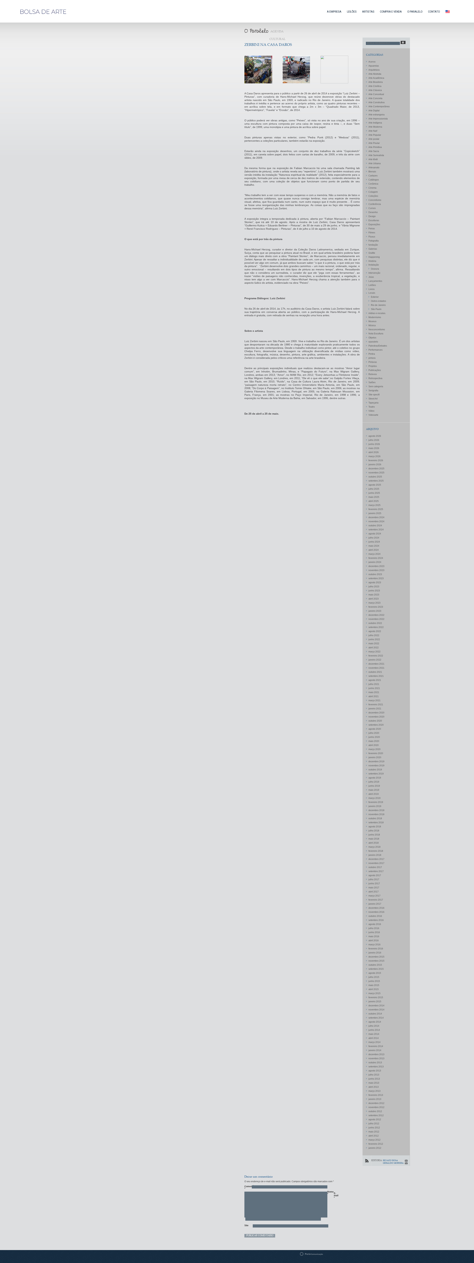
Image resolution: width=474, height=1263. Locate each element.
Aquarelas (373, 66)
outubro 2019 (375, 769)
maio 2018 (373, 839)
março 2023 (374, 603)
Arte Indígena (375, 122)
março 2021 (374, 700)
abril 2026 (373, 452)
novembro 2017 (376, 863)
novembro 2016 (376, 912)
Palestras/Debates (377, 346)
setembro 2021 (376, 676)
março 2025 (374, 505)
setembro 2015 (376, 969)
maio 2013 (373, 1083)
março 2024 (374, 554)
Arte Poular (374, 143)
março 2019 (374, 798)
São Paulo (376, 309)
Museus (372, 321)
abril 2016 (373, 940)
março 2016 (374, 944)
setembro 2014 (376, 1018)
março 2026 (374, 456)
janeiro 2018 (374, 855)
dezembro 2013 (376, 1054)
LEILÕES (352, 11)
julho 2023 (373, 586)
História (372, 261)
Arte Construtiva (376, 102)
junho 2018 (374, 834)
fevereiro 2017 (375, 900)
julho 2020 (373, 733)
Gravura (375, 269)
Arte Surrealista (376, 155)
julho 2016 (373, 928)
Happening (374, 257)
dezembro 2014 (376, 1005)
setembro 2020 (376, 725)
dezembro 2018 (376, 810)
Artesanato (373, 167)
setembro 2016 (376, 920)
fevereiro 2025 (375, 509)
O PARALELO (415, 11)
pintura (371, 358)
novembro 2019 (376, 765)
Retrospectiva (375, 378)
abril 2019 (373, 794)
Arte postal (373, 139)
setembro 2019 (376, 773)
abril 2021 (373, 696)
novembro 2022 (376, 619)
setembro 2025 (376, 480)
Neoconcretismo (376, 329)
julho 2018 (373, 830)
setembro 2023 (376, 578)
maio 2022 (373, 643)
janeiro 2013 (374, 1099)
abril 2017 (373, 891)
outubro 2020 (375, 721)
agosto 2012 (374, 1119)
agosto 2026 (374, 436)
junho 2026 (374, 444)
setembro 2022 (376, 627)
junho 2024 (374, 542)
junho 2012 (374, 1127)
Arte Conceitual (376, 94)
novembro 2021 (376, 668)
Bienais (372, 171)
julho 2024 (373, 537)
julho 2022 (373, 635)
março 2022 (374, 651)
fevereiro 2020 (375, 753)
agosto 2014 (374, 1022)
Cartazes (373, 175)
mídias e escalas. (377, 313)
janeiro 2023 (374, 611)
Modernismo (374, 317)
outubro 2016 (375, 916)
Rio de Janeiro (378, 305)
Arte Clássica (375, 90)
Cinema (372, 188)
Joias (371, 277)
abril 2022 (373, 647)
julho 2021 (373, 684)
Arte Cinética (374, 86)
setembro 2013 (376, 1066)
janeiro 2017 (374, 904)
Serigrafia (373, 390)
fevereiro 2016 (375, 948)
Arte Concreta (375, 98)
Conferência (374, 204)
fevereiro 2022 (375, 655)
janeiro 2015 (374, 1001)
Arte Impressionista (378, 118)
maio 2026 (373, 448)
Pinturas (372, 362)
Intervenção (374, 273)
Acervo (371, 61)
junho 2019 (374, 786)
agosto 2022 (374, 631)
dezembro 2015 (376, 956)
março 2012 (374, 1140)
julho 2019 (373, 782)
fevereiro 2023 (375, 607)
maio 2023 (373, 594)
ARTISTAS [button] (368, 11)
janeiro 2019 (374, 806)
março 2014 (374, 1042)
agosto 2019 (374, 777)
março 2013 (374, 1091)
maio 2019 (373, 790)
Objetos (372, 337)
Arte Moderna (375, 127)
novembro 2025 (376, 472)
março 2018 (374, 847)
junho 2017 (374, 883)
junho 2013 (374, 1079)
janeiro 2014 (374, 1050)
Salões (371, 382)
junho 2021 (374, 688)
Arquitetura (374, 70)
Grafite (371, 253)
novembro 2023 (376, 570)
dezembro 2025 (376, 468)
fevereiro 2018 (375, 851)
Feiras (371, 228)
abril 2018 (373, 843)
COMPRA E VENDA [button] (391, 11)
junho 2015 (374, 981)
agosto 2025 (374, 485)
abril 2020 (373, 745)
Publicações (374, 370)
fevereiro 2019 (375, 802)
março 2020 (374, 749)
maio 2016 (373, 936)
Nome (329, 1193)
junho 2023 (374, 590)
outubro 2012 (375, 1111)
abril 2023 (373, 598)
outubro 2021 (375, 672)
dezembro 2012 (376, 1103)
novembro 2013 (376, 1058)
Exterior (375, 297)
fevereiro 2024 (375, 558)
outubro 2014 (375, 1013)
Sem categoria (375, 386)
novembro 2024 (376, 521)
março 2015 (374, 993)
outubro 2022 (375, 623)
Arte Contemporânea (379, 106)
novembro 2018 (376, 814)
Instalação (373, 265)
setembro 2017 (376, 871)
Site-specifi (374, 394)
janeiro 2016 (374, 952)
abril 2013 (373, 1087)
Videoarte (373, 415)
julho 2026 (373, 440)
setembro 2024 (376, 529)
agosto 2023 (374, 582)
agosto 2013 (374, 1070)
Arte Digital (374, 110)
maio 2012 (373, 1131)
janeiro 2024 (374, 562)
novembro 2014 (376, 1009)
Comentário (246, 1187)
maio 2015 (373, 985)
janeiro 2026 (374, 464)
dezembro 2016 (376, 908)
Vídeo (371, 411)
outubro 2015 (375, 965)
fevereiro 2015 (375, 997)
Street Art (373, 398)
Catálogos (373, 179)
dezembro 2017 (376, 859)
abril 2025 (373, 501)
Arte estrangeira (376, 114)
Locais (371, 293)
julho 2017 (373, 879)
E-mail (336, 1195)
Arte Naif (372, 131)
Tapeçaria (373, 402)
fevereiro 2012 (375, 1144)
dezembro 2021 (376, 664)
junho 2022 (374, 639)
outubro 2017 (375, 867)
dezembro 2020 (376, 712)
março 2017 (374, 895)
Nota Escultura (375, 333)
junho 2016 (374, 932)
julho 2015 (373, 977)
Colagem (373, 192)
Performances (375, 350)
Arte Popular (374, 135)
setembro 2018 (376, 822)
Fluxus (371, 236)
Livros (371, 289)
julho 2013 (373, 1074)
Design (372, 216)
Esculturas (373, 220)
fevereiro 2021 (375, 704)
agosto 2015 (374, 973)
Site (246, 1225)
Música (372, 325)
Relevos (372, 374)
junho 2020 (374, 737)
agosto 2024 (374, 533)
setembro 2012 (376, 1115)
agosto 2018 (374, 826)
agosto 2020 (374, 729)
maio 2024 (373, 546)
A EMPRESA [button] (334, 11)
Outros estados (378, 301)
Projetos (372, 366)
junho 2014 (374, 1030)
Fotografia (373, 240)
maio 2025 (373, 497)
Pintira (371, 354)
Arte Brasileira (375, 82)
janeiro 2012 (374, 1148)
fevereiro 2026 (375, 460)
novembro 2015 (376, 961)
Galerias (372, 249)
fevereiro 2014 (375, 1046)
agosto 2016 (374, 924)
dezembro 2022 (376, 615)
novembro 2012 (376, 1107)
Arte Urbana (374, 163)
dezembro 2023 (376, 566)
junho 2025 (374, 493)
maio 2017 (373, 887)
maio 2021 (373, 692)
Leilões (372, 285)
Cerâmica (373, 184)
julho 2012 (373, 1123)
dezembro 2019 (376, 761)
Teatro (371, 407)
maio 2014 (373, 1034)
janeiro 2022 (374, 659)
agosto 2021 (374, 680)
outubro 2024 (375, 525)
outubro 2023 (375, 574)
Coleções (373, 196)
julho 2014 (373, 1026)
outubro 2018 (375, 818)
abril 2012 (373, 1135)
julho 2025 (373, 489)
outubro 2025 (375, 476)
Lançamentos (375, 281)
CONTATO (434, 11)
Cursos (372, 208)
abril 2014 (373, 1038)
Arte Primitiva (375, 147)
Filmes (371, 232)
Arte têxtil (373, 159)
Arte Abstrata (374, 74)
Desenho (373, 212)
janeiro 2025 (374, 513)
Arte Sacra (373, 151)
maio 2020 (373, 741)
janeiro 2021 (374, 708)
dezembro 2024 (376, 517)
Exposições (374, 224)
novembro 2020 (376, 716)
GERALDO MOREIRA (393, 1163)
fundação (373, 245)
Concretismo (374, 200)
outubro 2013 (375, 1062)
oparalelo (373, 341)
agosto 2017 (374, 875)
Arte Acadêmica (376, 78)
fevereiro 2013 (375, 1095)
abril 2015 (373, 989)
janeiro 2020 (374, 757)
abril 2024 (373, 550)
